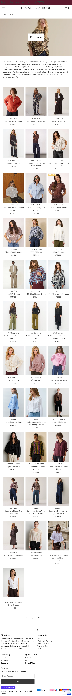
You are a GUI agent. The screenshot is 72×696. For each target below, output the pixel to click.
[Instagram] (37, 630)
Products (29, 660)
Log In (40, 638)
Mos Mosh (5, 658)
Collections (29, 658)
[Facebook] (34, 630)
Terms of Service (44, 646)
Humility (4, 660)
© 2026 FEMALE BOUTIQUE (11, 691)
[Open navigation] (3, 8)
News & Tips (30, 663)
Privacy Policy (43, 643)
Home (5, 15)
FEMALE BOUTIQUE (36, 8)
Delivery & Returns (45, 641)
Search (40, 648)
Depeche (4, 663)
